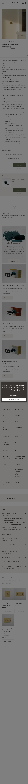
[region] (14, 392)
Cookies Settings (14, 395)
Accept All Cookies (14, 399)
